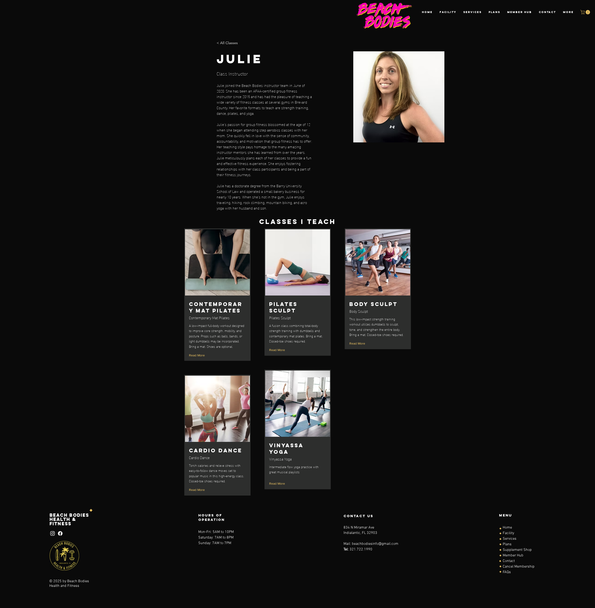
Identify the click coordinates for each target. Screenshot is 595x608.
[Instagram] (53, 533)
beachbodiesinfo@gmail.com (375, 544)
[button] (585, 12)
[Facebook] (60, 533)
